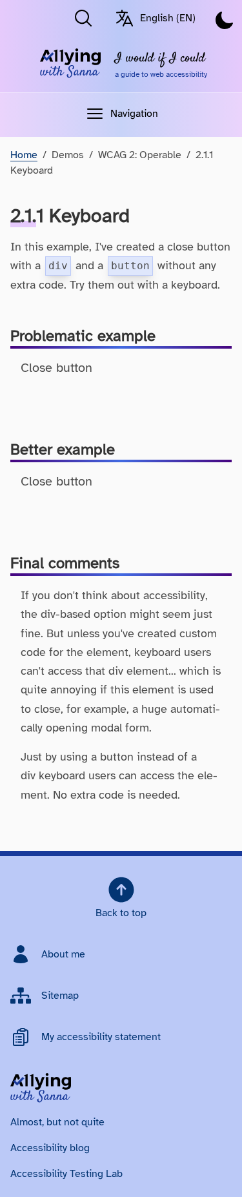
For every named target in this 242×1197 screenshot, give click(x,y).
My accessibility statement (101, 1036)
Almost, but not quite (57, 1122)
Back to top (121, 912)
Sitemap (60, 995)
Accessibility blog (50, 1147)
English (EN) (168, 18)
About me (63, 954)
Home (23, 154)
